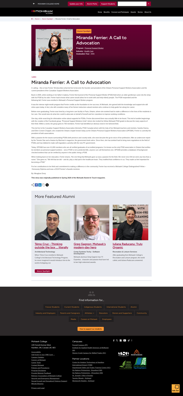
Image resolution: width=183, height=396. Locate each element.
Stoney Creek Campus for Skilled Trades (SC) (89, 353)
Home (100, 12)
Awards (133, 12)
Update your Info (76, 4)
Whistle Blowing (37, 384)
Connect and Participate (120, 12)
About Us (147, 12)
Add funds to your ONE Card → (43, 355)
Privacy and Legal (37, 388)
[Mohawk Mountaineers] (136, 356)
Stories (140, 12)
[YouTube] (124, 340)
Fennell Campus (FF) (80, 345)
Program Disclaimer (38, 370)
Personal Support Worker (94, 48)
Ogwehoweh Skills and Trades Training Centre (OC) (91, 368)
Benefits (107, 12)
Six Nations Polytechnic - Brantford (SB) (87, 370)
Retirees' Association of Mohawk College (46, 376)
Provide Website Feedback (41, 373)
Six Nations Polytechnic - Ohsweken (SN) (87, 373)
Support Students (108, 4)
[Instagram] (121, 340)
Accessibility (36, 352)
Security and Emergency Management (45, 378)
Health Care (88, 51)
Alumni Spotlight (47, 19)
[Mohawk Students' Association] (123, 356)
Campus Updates (37, 357)
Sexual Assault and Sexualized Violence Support (49, 381)
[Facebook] (113, 340)
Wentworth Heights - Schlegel (83, 381)
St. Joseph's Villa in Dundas (82, 375)
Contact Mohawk (37, 365)
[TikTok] (129, 340)
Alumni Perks (92, 4)
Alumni (37, 19)
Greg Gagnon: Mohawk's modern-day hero (90, 245)
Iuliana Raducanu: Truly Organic (128, 245)
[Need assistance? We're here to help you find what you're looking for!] (176, 388)
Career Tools (36, 362)
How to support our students (91, 329)
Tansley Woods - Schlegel (81, 378)
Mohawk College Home (48, 4)
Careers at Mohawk (38, 360)
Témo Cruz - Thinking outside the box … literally (51, 245)
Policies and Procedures (40, 368)
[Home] (42, 12)
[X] (117, 340)
